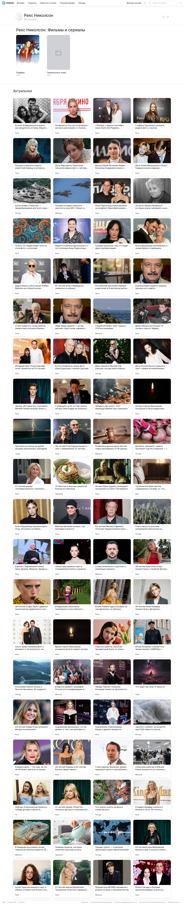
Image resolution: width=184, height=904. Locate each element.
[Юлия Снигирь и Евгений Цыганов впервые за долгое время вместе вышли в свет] (152, 878)
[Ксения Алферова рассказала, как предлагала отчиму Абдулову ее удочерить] (32, 117)
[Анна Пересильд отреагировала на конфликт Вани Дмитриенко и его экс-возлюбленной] (112, 197)
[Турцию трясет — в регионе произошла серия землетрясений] (112, 838)
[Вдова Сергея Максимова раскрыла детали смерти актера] (72, 638)
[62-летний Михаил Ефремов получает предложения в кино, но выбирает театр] (112, 518)
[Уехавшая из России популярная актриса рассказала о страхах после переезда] (72, 117)
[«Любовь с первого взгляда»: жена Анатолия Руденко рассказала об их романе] (112, 117)
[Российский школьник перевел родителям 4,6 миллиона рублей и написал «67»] (112, 277)
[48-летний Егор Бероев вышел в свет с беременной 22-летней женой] (72, 437)
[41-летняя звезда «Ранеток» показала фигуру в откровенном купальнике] (72, 798)
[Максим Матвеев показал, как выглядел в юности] (72, 518)
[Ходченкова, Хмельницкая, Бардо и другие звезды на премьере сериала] (112, 718)
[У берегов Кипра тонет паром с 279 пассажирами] (112, 317)
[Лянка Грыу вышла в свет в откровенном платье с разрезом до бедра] (72, 558)
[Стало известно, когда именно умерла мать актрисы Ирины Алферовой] (32, 317)
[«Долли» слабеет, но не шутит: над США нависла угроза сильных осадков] (152, 718)
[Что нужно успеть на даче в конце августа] (112, 798)
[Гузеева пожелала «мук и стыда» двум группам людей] (112, 237)
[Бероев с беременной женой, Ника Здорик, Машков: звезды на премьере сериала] (32, 558)
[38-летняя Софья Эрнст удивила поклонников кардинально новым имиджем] (32, 598)
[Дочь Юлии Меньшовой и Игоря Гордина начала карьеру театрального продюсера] (152, 157)
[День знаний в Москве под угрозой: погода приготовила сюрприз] (112, 357)
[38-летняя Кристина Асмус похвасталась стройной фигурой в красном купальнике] (152, 558)
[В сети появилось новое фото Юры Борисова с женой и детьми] (72, 357)
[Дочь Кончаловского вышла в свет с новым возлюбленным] (152, 357)
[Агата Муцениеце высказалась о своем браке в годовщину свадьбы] (152, 237)
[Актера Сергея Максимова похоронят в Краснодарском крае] (152, 397)
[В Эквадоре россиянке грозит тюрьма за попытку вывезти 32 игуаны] (32, 838)
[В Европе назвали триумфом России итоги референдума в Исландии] (72, 678)
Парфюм (20, 72)
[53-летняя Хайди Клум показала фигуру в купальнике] (32, 718)
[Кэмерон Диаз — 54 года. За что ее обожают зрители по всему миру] (32, 758)
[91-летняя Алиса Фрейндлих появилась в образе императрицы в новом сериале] (72, 277)
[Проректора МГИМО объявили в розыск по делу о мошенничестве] (112, 878)
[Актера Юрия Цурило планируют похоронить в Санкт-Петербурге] (112, 477)
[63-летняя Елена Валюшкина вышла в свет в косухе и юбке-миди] (152, 838)
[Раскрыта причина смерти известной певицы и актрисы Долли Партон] (32, 157)
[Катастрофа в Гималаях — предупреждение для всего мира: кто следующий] (32, 197)
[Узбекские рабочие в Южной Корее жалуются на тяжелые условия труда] (152, 758)
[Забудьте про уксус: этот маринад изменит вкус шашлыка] (112, 397)
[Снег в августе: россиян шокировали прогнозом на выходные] (152, 518)
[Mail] (4, 3)
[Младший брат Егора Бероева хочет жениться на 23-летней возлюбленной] (32, 357)
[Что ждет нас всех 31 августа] (152, 678)
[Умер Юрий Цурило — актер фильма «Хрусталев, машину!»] (72, 317)
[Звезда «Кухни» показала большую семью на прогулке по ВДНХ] (112, 678)
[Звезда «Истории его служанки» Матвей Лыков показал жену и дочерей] (32, 397)
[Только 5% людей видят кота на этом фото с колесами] (32, 237)
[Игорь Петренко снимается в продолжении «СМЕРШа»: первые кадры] (152, 638)
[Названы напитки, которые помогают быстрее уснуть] (72, 838)
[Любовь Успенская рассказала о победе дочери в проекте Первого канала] (32, 798)
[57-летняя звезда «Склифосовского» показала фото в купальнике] (32, 477)
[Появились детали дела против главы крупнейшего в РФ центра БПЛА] (112, 437)
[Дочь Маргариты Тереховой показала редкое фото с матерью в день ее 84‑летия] (72, 157)
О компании (12, 902)
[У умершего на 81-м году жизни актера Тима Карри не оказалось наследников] (72, 397)
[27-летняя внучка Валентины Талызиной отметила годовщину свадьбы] (72, 878)
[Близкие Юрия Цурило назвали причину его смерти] (152, 277)
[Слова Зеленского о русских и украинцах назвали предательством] (112, 558)
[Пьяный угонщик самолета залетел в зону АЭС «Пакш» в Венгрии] (72, 197)
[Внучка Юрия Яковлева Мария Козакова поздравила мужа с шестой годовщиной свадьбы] (112, 157)
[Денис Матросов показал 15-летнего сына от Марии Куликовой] (152, 317)
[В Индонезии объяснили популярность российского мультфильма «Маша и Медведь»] (72, 598)
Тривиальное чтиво (56, 72)
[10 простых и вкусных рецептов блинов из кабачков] (72, 477)
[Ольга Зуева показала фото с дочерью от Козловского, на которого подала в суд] (32, 638)
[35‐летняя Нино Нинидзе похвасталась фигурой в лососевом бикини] (152, 598)
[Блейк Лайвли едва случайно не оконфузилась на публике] (112, 598)
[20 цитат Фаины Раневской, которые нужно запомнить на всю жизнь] (152, 197)
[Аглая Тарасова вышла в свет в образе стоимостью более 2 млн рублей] (32, 878)
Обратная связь (173, 902)
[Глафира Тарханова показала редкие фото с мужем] (152, 117)
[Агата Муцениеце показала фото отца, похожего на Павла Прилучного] (32, 518)
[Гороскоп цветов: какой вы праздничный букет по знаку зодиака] (112, 638)
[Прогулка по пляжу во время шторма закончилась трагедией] (32, 437)
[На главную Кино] (10, 3)
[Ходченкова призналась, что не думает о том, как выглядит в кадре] (72, 718)
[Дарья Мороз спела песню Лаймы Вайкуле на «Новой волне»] (32, 277)
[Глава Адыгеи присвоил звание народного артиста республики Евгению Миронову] (112, 758)
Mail (4, 902)
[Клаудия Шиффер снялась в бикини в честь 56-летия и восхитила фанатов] (152, 798)
